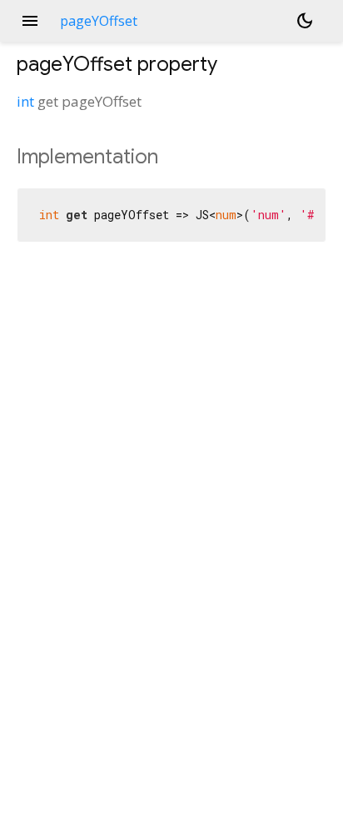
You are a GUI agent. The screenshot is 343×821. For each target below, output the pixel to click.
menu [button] (30, 21)
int (25, 101)
